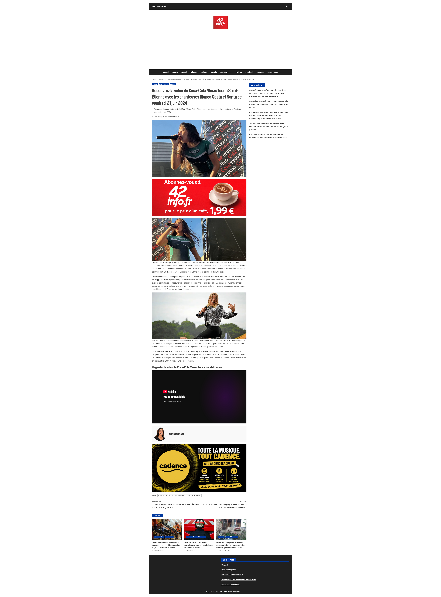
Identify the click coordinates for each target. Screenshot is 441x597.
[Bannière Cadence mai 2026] (199, 468)
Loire (188, 495)
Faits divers (169, 537)
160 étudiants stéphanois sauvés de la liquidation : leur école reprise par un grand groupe (268, 126)
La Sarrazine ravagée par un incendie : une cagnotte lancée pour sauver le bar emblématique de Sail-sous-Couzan (231, 529)
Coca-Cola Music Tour (177, 495)
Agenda (214, 72)
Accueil (166, 72)
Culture (204, 72)
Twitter (239, 72)
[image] (199, 197)
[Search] (287, 6)
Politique (193, 72)
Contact (224, 565)
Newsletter (224, 72)
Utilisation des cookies (230, 584)
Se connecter (272, 72)
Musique (172, 84)
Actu (160, 84)
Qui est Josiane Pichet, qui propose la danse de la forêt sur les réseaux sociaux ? (224, 504)
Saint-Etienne (196, 495)
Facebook (249, 72)
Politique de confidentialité (232, 575)
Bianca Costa (163, 495)
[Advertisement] (220, 49)
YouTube (260, 72)
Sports (175, 72)
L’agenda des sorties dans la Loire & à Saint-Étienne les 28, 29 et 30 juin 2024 (175, 504)
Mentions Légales (228, 570)
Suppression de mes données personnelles (238, 579)
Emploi (184, 72)
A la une (155, 84)
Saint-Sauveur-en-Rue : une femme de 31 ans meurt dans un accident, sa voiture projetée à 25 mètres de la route (167, 529)
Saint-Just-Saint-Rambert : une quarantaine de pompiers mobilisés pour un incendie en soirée (199, 529)
